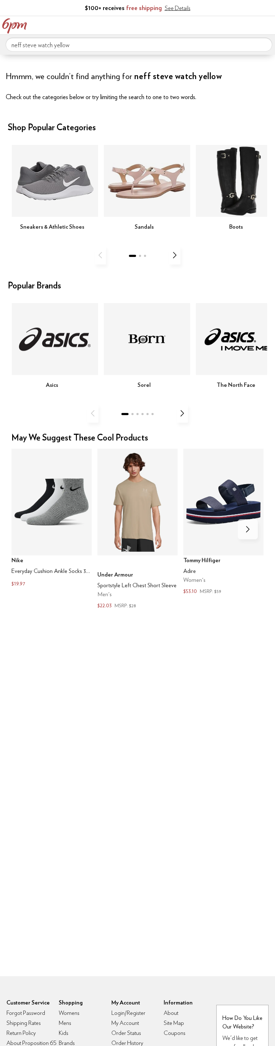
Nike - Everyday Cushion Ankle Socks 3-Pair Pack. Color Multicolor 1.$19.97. (51, 518)
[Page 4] (142, 414)
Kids (63, 1033)
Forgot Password (25, 1012)
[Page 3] (145, 256)
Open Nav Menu (267, 24)
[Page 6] (152, 414)
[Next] (174, 255)
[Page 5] (147, 414)
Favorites (237, 24)
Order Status (126, 1033)
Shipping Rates (23, 1023)
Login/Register (128, 1012)
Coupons (174, 1033)
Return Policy (21, 1033)
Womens (69, 1012)
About (171, 1012)
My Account (222, 24)
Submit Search (264, 44)
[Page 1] (132, 256)
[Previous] (100, 255)
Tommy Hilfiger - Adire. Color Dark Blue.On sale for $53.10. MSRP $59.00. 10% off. (223, 522)
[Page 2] (140, 256)
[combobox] (139, 45)
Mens (65, 1023)
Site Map (174, 1023)
